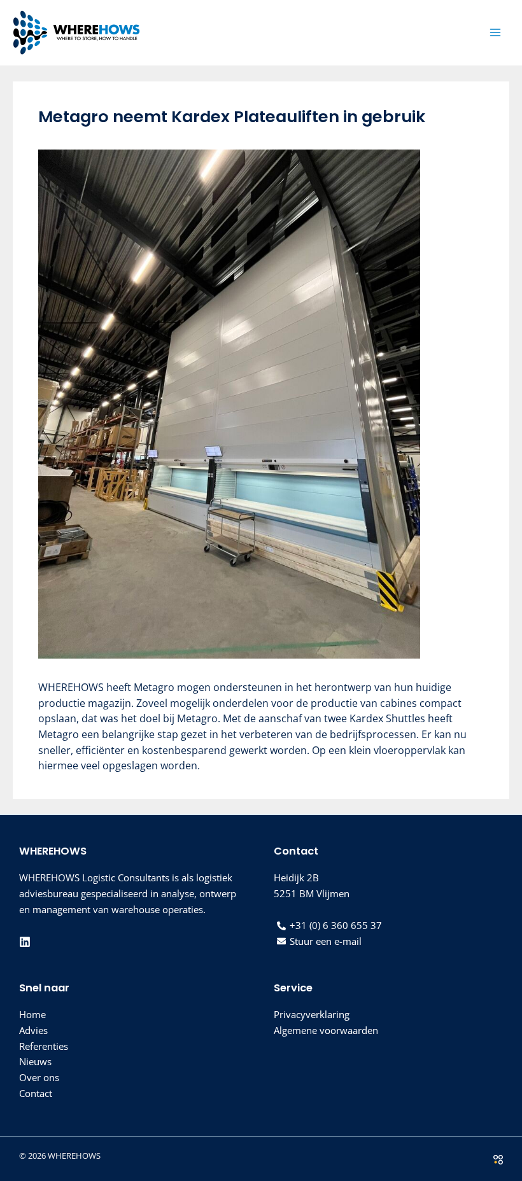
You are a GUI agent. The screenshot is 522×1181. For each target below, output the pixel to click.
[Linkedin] (25, 941)
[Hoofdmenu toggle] (495, 32)
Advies (33, 1030)
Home (32, 1014)
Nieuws (35, 1061)
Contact (35, 1093)
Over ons (39, 1077)
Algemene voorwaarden (326, 1030)
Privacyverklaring (311, 1014)
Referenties (43, 1046)
